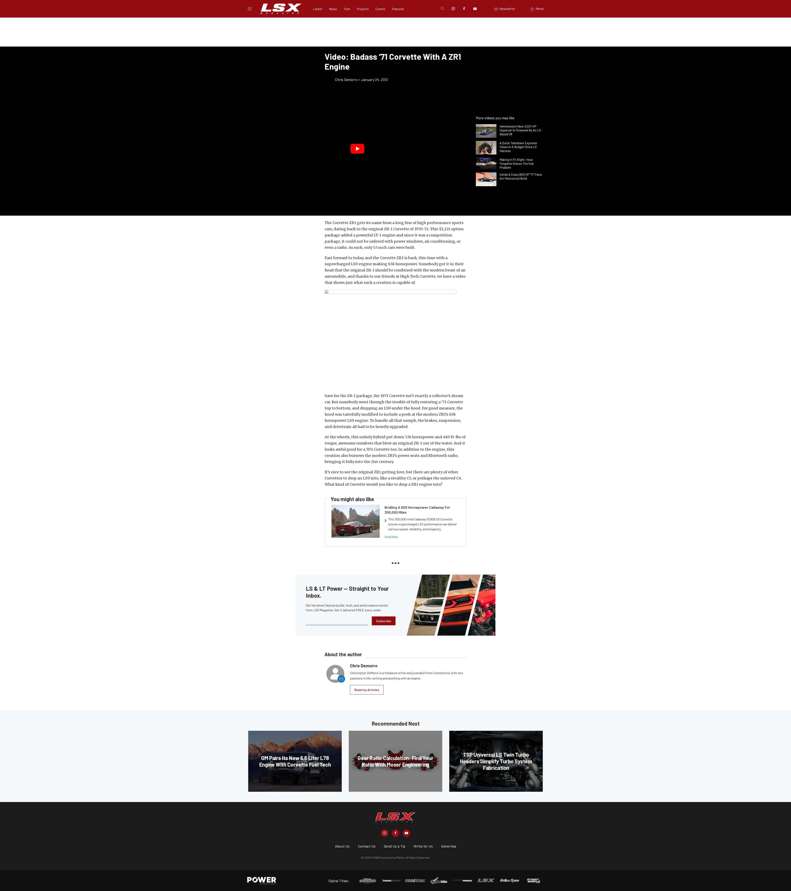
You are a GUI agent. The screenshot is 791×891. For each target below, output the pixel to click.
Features (398, 9)
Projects (363, 9)
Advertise (448, 846)
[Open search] (442, 8)
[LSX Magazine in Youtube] (406, 833)
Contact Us (367, 846)
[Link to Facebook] (464, 9)
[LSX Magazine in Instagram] (384, 833)
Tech (347, 9)
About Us (342, 846)
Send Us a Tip (394, 846)
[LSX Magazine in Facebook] (395, 833)
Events (380, 9)
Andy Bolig (391, 536)
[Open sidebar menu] (249, 8)
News (333, 9)
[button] (357, 149)
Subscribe (383, 621)
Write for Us (423, 846)
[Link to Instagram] (453, 9)
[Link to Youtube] (475, 9)
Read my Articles (366, 690)
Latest (317, 9)
